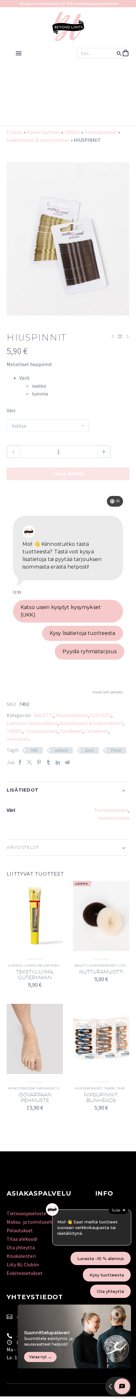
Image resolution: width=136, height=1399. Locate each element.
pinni (89, 750)
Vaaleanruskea (113, 818)
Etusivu (14, 132)
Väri (11, 410)
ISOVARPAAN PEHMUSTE (35, 1097)
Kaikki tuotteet (43, 132)
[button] (119, 53)
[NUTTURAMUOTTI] (101, 916)
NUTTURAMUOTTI (101, 972)
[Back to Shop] (120, 336)
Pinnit (116, 750)
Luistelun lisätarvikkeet (32, 723)
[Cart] (125, 53)
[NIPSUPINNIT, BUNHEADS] (101, 1039)
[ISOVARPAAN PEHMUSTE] (35, 1039)
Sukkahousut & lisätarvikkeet (38, 140)
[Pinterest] (39, 762)
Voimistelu (18, 739)
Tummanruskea (111, 810)
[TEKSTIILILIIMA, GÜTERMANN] (35, 916)
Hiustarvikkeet (72, 715)
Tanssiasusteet (100, 132)
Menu (19, 53)
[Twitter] (29, 762)
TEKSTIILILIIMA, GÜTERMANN (35, 974)
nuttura (61, 750)
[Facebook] (20, 762)
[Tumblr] (48, 762)
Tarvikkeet (71, 731)
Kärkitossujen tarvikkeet (31, 1088)
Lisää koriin (68, 474)
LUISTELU (100, 715)
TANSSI (72, 132)
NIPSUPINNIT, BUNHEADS (101, 1097)
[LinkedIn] (58, 762)
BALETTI (43, 715)
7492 (34, 750)
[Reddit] (67, 762)
